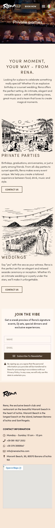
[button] (43, 6)
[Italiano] (49, 7)
